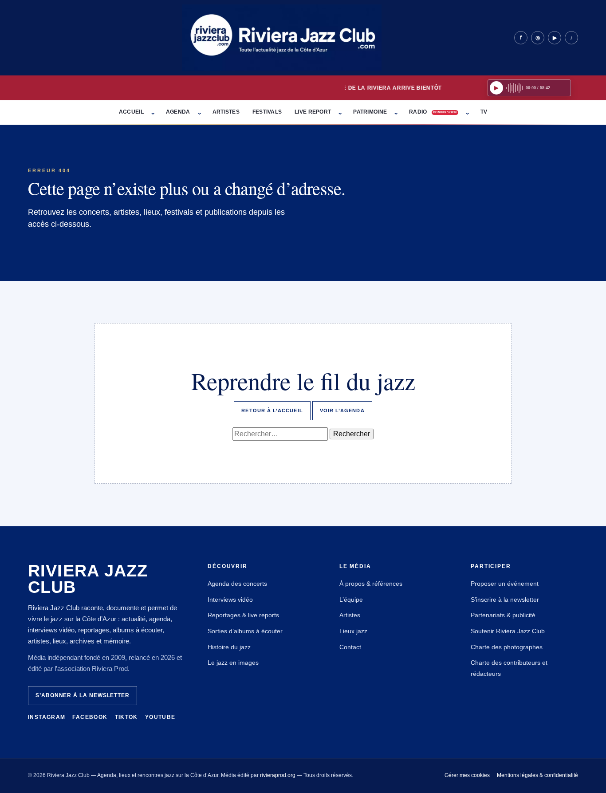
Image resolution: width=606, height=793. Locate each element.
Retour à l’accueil (272, 410)
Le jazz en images (233, 662)
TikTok (126, 717)
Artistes (349, 615)
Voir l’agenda (342, 410)
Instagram (46, 717)
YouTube (160, 717)
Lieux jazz (353, 631)
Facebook (89, 717)
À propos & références (370, 583)
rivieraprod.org (277, 775)
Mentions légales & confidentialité (537, 775)
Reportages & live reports (243, 615)
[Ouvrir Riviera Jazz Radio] (529, 88)
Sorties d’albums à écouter (245, 631)
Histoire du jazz (229, 647)
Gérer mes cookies (467, 775)
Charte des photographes (507, 647)
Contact (350, 647)
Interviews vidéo (230, 599)
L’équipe (351, 599)
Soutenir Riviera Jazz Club (508, 631)
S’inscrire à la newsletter (505, 599)
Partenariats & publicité (503, 615)
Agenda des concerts (237, 583)
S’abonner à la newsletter (82, 695)
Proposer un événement (505, 583)
